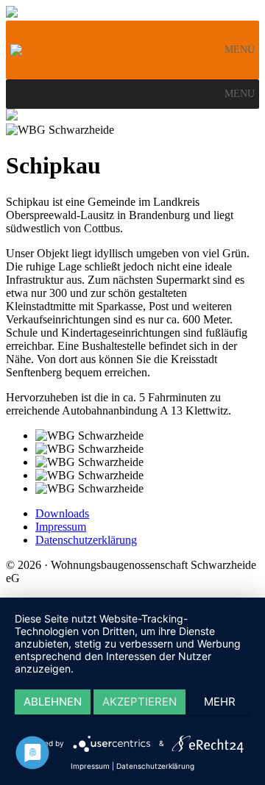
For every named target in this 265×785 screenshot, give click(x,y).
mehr (220, 702)
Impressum (60, 526)
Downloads (62, 513)
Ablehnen (53, 702)
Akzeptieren (139, 702)
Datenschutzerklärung (86, 540)
